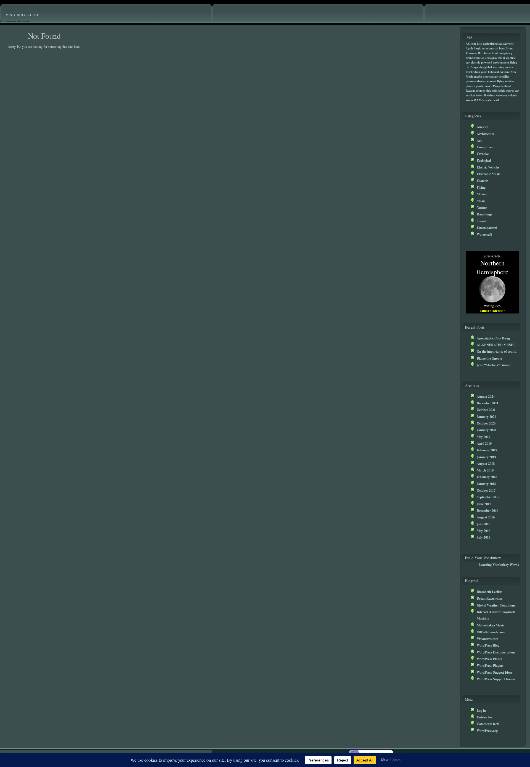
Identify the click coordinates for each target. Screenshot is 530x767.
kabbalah (494, 72)
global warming (494, 67)
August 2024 (486, 396)
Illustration (473, 72)
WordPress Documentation (496, 652)
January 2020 (486, 429)
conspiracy (505, 53)
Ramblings (484, 214)
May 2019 (483, 436)
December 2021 (487, 402)
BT (480, 53)
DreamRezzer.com (489, 598)
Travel (481, 220)
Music (481, 200)
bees (502, 48)
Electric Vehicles (488, 167)
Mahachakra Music (490, 625)
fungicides (477, 67)
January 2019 (486, 456)
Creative (483, 153)
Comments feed (488, 723)
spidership (498, 90)
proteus (480, 90)
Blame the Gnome (489, 358)
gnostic (509, 67)
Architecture (485, 133)
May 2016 (483, 530)
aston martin (490, 48)
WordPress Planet (489, 658)
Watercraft (484, 234)
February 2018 (487, 476)
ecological (491, 58)
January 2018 (486, 483)
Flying (481, 187)
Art (479, 140)
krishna (505, 72)
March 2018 (485, 470)
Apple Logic (473, 48)
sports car (512, 90)
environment (501, 62)
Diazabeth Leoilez (489, 591)
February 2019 (487, 449)
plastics (470, 86)
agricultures (491, 43)
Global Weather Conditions (496, 605)
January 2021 (486, 416)
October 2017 (486, 490)
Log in (481, 710)
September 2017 (488, 496)
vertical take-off (476, 95)
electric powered (481, 62)
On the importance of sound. (497, 351)
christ (494, 53)
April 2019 (484, 443)
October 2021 (486, 409)
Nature (482, 207)
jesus (484, 72)
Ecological (484, 160)
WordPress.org (487, 730)
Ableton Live (474, 43)
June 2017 (484, 503)
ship (488, 90)
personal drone (475, 81)
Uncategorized (487, 227)
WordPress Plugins (490, 665)
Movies (482, 193)
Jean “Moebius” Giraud (494, 364)
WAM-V (479, 100)
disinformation (475, 58)
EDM (501, 58)
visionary (501, 95)
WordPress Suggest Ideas (495, 672)
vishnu (491, 95)
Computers (485, 146)
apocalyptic (506, 43)
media (478, 76)
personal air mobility (496, 76)
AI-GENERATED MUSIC (496, 344)
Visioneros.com (487, 638)
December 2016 (487, 510)
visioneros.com (23, 14)
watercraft (492, 100)
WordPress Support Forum (496, 678)
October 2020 (486, 423)
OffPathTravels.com (491, 631)
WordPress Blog (488, 645)
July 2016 (483, 523)
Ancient (482, 126)
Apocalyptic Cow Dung (493, 338)
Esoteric (482, 180)
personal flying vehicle (500, 81)
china (486, 53)
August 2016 (486, 517)
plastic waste (484, 86)
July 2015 (483, 537)
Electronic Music (488, 173)
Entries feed (485, 717)
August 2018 (486, 463)
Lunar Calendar (492, 310)
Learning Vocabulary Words (499, 564)
